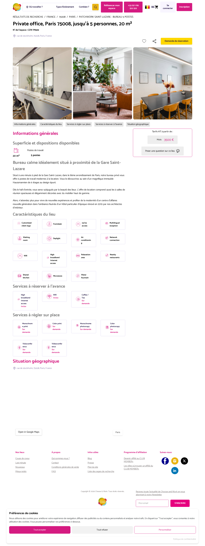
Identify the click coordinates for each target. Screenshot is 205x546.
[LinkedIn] (174, 470)
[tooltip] (16, 150)
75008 (62, 17)
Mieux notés (20, 471)
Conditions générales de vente (65, 467)
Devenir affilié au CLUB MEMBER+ (134, 460)
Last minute (20, 462)
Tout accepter (39, 530)
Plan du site (93, 467)
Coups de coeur (22, 458)
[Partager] (154, 41)
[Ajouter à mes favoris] (144, 41)
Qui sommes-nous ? (61, 458)
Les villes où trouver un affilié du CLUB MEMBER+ (138, 467)
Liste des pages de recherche (101, 471)
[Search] (95, 7)
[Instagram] (174, 461)
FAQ (54, 471)
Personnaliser (165, 530)
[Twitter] (184, 461)
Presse (91, 462)
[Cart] (156, 7)
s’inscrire (180, 503)
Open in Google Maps (28, 432)
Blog (90, 458)
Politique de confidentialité (184, 539)
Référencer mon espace (112, 7)
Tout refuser (102, 530)
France (51, 17)
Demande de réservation (176, 41)
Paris (72, 17)
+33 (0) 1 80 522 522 (133, 7)
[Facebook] (165, 461)
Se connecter (168, 7)
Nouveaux (20, 467)
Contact (55, 462)
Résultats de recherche (28, 17)
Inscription (184, 7)
